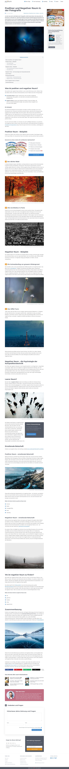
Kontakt (6, 759)
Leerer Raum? (8, 73)
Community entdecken (24, 764)
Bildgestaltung (26, 13)
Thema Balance (40, 619)
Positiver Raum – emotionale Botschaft (14, 77)
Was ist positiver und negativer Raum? (13, 59)
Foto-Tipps (28, 1)
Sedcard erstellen (23, 758)
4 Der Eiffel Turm (10, 69)
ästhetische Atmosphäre (24, 526)
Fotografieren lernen (32, 13)
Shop (52, 1)
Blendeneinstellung (9, 586)
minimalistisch (13, 268)
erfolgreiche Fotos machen (11, 665)
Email (26, 722)
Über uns (6, 758)
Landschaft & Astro (42, 13)
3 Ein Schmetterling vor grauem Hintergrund (15, 68)
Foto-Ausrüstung (36, 1)
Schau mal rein (51, 47)
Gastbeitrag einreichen (40, 762)
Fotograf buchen (23, 761)
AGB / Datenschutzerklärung (10, 764)
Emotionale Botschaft (10, 75)
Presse (6, 761)
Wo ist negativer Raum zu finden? (12, 80)
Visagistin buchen (23, 762)
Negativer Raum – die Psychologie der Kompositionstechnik (18, 71)
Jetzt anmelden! (34, 749)
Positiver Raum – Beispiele (11, 61)
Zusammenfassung (9, 82)
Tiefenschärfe (18, 585)
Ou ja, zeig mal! (36, 154)
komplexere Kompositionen (11, 124)
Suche (57, 1)
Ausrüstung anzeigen (31, 434)
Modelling (45, 1)
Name (8, 722)
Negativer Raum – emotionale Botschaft (14, 78)
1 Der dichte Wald (10, 63)
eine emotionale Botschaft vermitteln (35, 449)
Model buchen (22, 759)
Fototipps (37, 13)
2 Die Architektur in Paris (11, 64)
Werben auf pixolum (8, 762)
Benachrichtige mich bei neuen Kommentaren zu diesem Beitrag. (30, 727)
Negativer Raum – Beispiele (11, 66)
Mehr (62, 1)
